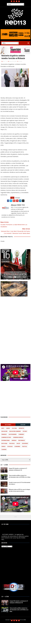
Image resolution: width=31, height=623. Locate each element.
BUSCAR (23, 425)
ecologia (9, 446)
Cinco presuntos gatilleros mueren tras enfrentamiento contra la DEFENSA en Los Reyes (19, 476)
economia (17, 446)
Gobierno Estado (6, 437)
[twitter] (11, 1)
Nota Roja (4, 443)
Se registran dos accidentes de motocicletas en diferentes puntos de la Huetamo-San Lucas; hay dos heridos (14, 530)
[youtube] (19, 1)
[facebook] (14, 1)
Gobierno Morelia (18, 437)
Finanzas (4, 434)
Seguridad (25, 443)
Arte (2, 428)
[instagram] (16, 1)
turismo (3, 449)
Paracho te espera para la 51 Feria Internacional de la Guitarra (19, 483)
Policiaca (11, 443)
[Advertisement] (15, 313)
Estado (20, 61)
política (24, 446)
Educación (4, 431)
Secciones (8, 425)
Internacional (5, 440)
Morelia (14, 440)
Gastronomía (12, 434)
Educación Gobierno (15, 431)
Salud (18, 443)
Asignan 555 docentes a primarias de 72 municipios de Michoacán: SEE (18, 469)
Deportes (21, 428)
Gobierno (21, 434)
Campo (8, 428)
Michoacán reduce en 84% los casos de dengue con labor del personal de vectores (19, 490)
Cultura (14, 428)
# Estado (17, 198)
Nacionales (21, 440)
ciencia (3, 446)
